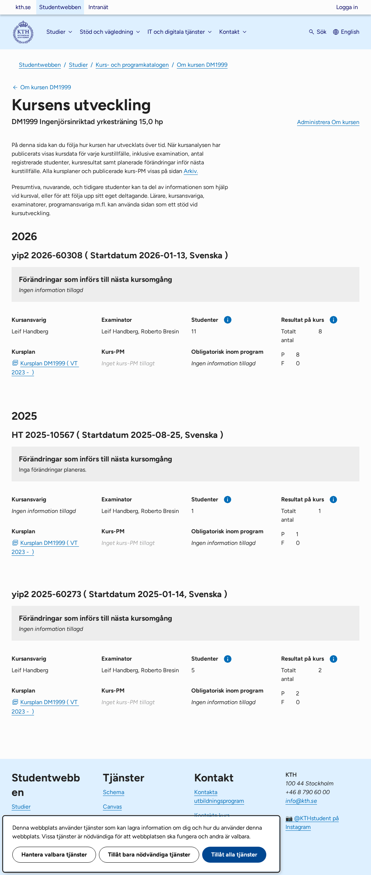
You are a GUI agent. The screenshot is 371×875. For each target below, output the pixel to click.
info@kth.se (301, 800)
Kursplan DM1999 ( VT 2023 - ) (45, 368)
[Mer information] (228, 320)
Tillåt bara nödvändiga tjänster (149, 854)
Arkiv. (191, 171)
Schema (113, 792)
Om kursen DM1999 (202, 64)
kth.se (23, 7)
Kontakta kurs (211, 815)
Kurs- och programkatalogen (132, 64)
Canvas (112, 806)
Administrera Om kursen (328, 122)
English (350, 31)
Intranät (98, 7)
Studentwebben (60, 7)
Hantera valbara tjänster (54, 854)
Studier (78, 64)
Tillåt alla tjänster (234, 854)
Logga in (347, 7)
